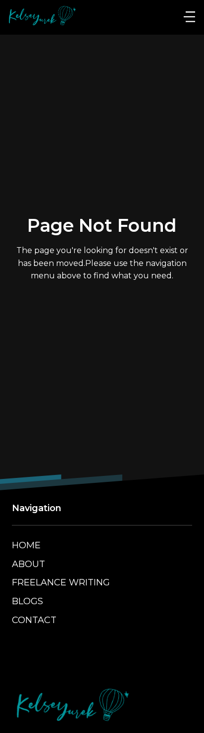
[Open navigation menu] (189, 17)
